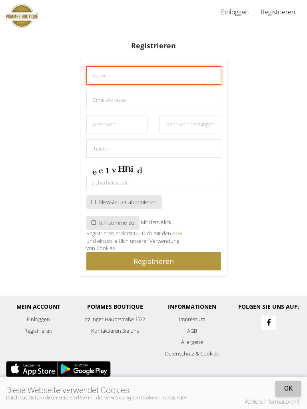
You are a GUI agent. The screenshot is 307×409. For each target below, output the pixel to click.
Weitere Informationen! (272, 402)
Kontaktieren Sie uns (115, 330)
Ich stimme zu (115, 222)
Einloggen (38, 319)
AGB (177, 233)
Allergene (192, 341)
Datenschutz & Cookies (192, 353)
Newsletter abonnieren (126, 202)
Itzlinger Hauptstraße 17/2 (115, 319)
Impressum (192, 319)
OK (288, 388)
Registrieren (278, 12)
